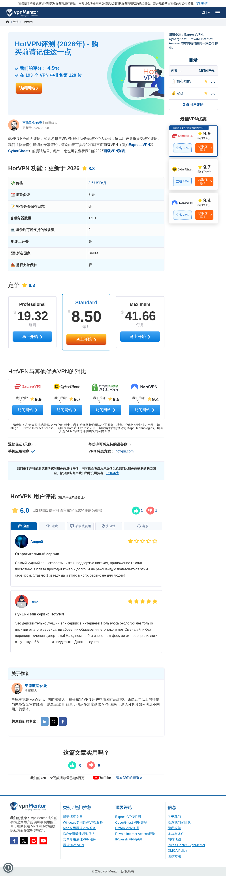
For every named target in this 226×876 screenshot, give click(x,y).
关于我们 (174, 817)
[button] (8, 868)
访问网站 (27, 88)
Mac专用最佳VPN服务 (79, 828)
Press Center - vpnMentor (186, 845)
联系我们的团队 (179, 822)
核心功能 (184, 81)
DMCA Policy (177, 850)
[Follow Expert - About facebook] (63, 721)
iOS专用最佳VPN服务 (79, 834)
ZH (205, 12)
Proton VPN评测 (127, 828)
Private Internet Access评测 (135, 834)
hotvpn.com (124, 451)
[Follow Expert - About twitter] (54, 721)
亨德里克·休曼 (32, 123)
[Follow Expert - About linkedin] (45, 721)
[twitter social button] (24, 840)
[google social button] (33, 840)
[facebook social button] (14, 840)
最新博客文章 (73, 817)
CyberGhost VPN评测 (131, 822)
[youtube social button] (43, 840)
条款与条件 (176, 834)
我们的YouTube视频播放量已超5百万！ (59, 778)
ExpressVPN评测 (128, 817)
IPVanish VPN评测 (128, 839)
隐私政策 (174, 828)
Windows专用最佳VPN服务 (83, 822)
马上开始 (84, 339)
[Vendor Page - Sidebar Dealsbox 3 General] (193, 208)
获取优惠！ (202, 147)
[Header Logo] (22, 13)
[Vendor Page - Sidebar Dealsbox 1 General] (193, 141)
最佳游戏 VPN (73, 845)
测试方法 (174, 856)
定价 (180, 93)
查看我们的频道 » (129, 777)
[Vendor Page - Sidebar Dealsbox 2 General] (193, 174)
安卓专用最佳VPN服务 (79, 839)
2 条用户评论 (193, 104)
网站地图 (174, 839)
